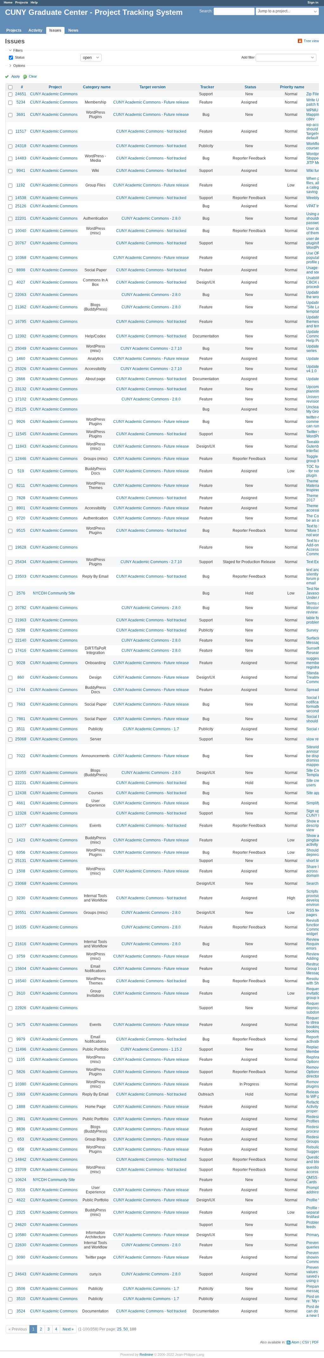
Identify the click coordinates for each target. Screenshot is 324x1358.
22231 (20, 783)
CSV (305, 1342)
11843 (21, 446)
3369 (20, 1094)
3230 (20, 898)
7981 (20, 719)
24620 (20, 1225)
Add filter (248, 57)
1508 (20, 871)
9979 (20, 1039)
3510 (20, 1299)
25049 (20, 348)
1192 (20, 185)
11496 (21, 1049)
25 (119, 1329)
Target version (152, 87)
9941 (20, 170)
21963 (20, 620)
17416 (20, 650)
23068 (20, 883)
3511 (20, 729)
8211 (20, 485)
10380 (20, 1084)
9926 (20, 421)
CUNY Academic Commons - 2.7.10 (151, 348)
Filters (18, 50)
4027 (20, 282)
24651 (20, 94)
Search (205, 11)
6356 (20, 852)
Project (55, 87)
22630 (20, 1245)
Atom (295, 1342)
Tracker (207, 87)
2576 (20, 593)
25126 (20, 206)
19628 (20, 547)
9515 (20, 530)
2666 (20, 379)
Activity (35, 30)
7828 (20, 498)
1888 (20, 1106)
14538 (20, 198)
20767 (20, 243)
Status (19, 57)
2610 (20, 993)
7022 (20, 756)
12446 (20, 458)
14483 (20, 158)
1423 (20, 840)
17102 (20, 399)
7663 (20, 704)
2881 (20, 1119)
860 (20, 677)
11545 (21, 434)
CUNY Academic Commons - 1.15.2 (151, 1049)
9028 (20, 663)
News (73, 30)
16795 (20, 321)
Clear (33, 76)
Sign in (313, 2)
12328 (20, 813)
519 (20, 471)
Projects (21, 2)
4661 (20, 803)
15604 (20, 968)
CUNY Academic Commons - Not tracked (151, 131)
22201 (20, 218)
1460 (20, 358)
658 (20, 1149)
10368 (20, 257)
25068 (20, 739)
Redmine (146, 1354)
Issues (55, 30)
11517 (21, 131)
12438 (20, 793)
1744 (20, 690)
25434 (20, 562)
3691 (20, 114)
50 (125, 1329)
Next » (68, 1329)
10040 (20, 231)
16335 (20, 927)
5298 (20, 630)
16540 (20, 981)
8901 (20, 508)
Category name (97, 87)
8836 (20, 1129)
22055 (20, 772)
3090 (20, 1257)
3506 (20, 1288)
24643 (20, 1274)
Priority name (292, 87)
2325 (20, 1212)
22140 (20, 640)
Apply (15, 76)
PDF (315, 1342)
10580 (20, 1235)
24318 (20, 146)
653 (20, 1139)
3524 (20, 1311)
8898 (20, 270)
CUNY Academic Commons (54, 94)
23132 (20, 389)
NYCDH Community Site (54, 593)
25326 (20, 369)
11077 (21, 825)
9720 (20, 518)
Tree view (311, 41)
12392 (20, 336)
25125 (20, 409)
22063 (20, 294)
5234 (20, 102)
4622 (20, 1200)
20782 (20, 608)
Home (8, 2)
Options (19, 65)
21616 (20, 944)
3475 (20, 1024)
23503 (20, 576)
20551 (20, 912)
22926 (20, 1008)
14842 (20, 1159)
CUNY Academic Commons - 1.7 (151, 729)
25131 (20, 860)
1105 (20, 1059)
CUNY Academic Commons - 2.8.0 (151, 218)
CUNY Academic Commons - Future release (151, 102)
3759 (20, 956)
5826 (20, 1072)
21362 (20, 307)
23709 (20, 1169)
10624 (20, 1180)
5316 (20, 1190)
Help (34, 2)
